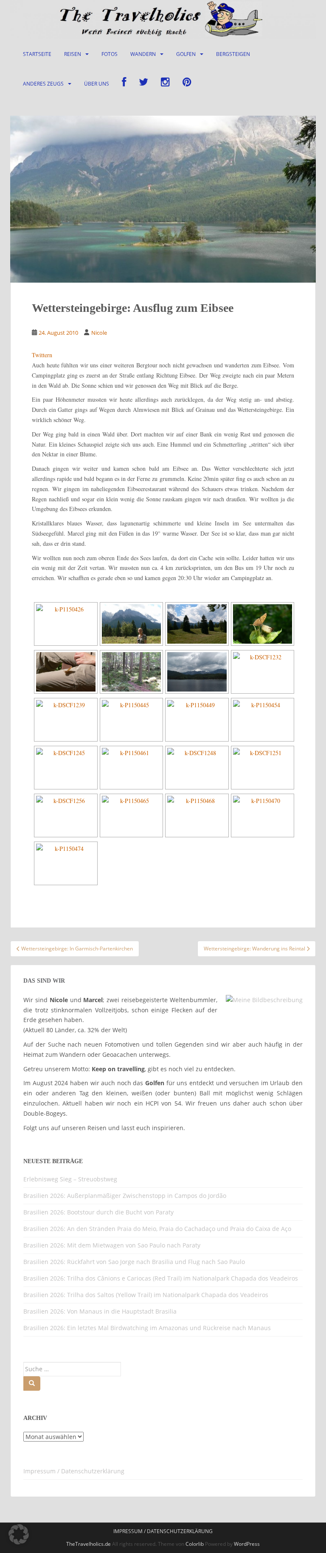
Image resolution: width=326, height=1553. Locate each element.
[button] (18, 1534)
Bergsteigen (233, 54)
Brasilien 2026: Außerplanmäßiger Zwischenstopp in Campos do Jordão (124, 1196)
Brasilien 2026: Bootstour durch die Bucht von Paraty (98, 1212)
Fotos (109, 54)
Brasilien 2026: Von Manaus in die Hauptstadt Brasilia (100, 1311)
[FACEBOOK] (124, 83)
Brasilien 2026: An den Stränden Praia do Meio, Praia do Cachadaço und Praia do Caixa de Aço (157, 1229)
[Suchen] (31, 1383)
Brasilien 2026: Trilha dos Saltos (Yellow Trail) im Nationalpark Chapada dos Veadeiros (145, 1295)
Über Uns (96, 83)
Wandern (143, 54)
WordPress (247, 1543)
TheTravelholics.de (88, 1543)
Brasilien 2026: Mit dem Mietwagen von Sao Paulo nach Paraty (111, 1245)
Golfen (186, 54)
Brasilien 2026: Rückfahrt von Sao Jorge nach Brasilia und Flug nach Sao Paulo (134, 1262)
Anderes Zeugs (43, 83)
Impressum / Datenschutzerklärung (73, 1471)
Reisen (72, 54)
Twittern (42, 355)
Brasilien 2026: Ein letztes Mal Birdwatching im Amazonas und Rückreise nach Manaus (147, 1328)
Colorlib (194, 1543)
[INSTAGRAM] (165, 83)
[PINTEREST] (187, 83)
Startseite (37, 54)
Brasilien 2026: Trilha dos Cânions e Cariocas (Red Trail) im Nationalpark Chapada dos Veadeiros (160, 1278)
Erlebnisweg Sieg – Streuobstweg (70, 1179)
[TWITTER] (143, 83)
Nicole (99, 332)
